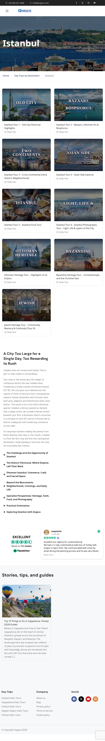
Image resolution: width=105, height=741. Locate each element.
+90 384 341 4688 (16, 3)
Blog (38, 702)
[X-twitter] (81, 699)
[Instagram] (95, 699)
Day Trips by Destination (27, 75)
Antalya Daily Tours (11, 706)
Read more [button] (48, 555)
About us (40, 698)
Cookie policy (43, 715)
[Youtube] (88, 699)
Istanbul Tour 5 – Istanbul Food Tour (23, 224)
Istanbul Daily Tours (11, 698)
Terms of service (44, 710)
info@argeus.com (41, 3)
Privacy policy (43, 706)
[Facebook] (74, 699)
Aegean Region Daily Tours (15, 710)
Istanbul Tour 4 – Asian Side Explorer (75, 174)
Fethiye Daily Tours (11, 715)
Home (6, 75)
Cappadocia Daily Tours (13, 702)
